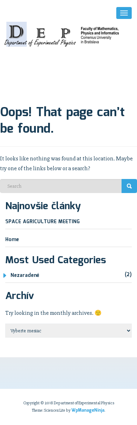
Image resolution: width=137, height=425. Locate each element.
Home (12, 240)
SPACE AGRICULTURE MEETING (42, 222)
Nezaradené (25, 275)
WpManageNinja (87, 410)
